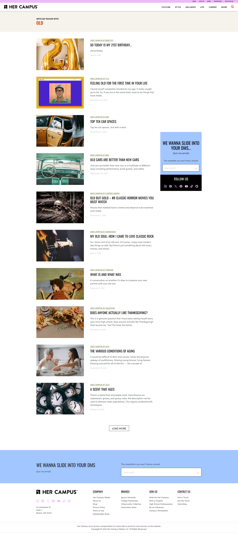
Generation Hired (128, 507)
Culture (166, 7)
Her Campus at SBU (99, 117)
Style (178, 7)
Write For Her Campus (159, 497)
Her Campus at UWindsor (103, 232)
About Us (97, 500)
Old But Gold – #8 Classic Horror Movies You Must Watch (122, 199)
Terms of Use (98, 510)
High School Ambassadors (161, 504)
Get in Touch (183, 497)
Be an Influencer (156, 507)
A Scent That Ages (102, 389)
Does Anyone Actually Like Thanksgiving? (119, 312)
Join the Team (184, 500)
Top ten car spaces (103, 121)
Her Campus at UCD (99, 346)
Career (213, 7)
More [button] (224, 7)
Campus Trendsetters (158, 510)
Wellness (191, 7)
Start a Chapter (156, 500)
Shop (95, 504)
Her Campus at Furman (101, 270)
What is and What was (105, 274)
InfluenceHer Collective (131, 504)
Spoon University (128, 497)
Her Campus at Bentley (101, 40)
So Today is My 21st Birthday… (111, 44)
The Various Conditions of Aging (112, 350)
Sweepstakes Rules (101, 513)
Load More (119, 428)
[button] (232, 7)
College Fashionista (129, 500)
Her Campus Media (101, 497)
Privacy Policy (99, 507)
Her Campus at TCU (99, 78)
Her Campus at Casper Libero (105, 193)
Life (202, 7)
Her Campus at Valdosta (102, 308)
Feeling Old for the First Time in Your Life (119, 83)
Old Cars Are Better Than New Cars (114, 159)
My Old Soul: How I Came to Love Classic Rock (122, 236)
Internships (182, 504)
